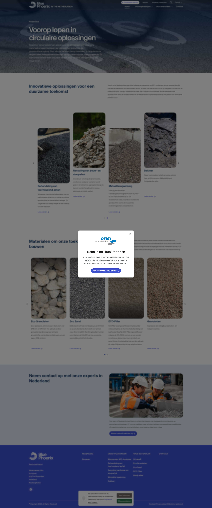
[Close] (130, 234)
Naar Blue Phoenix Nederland (105, 271)
